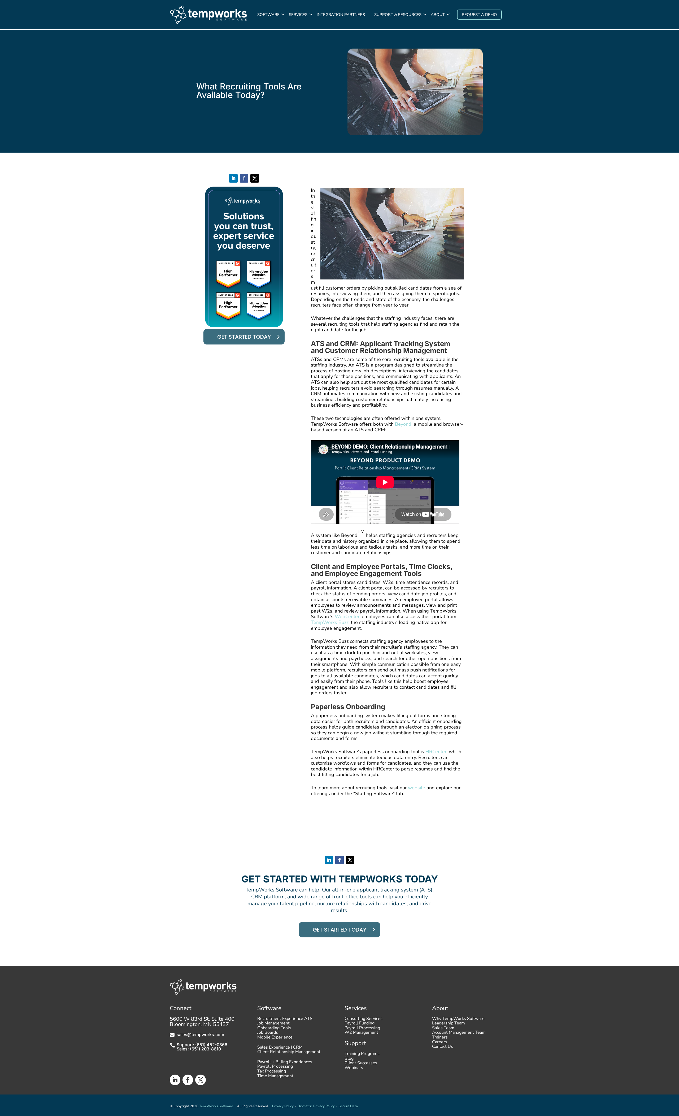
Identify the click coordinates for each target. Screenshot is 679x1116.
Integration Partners (341, 14)
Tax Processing (271, 1072)
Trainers (440, 1038)
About (438, 14)
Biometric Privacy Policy (316, 1106)
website (416, 788)
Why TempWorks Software (458, 1020)
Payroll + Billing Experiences (284, 1063)
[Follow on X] (254, 178)
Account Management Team (459, 1033)
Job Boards (267, 1033)
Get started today (244, 337)
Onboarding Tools (274, 1029)
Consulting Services (363, 1020)
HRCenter (435, 751)
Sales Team (443, 1029)
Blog (349, 1059)
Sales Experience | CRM (280, 1048)
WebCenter (347, 616)
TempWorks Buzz (330, 622)
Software (268, 14)
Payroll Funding (360, 1024)
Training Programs (362, 1055)
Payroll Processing (275, 1067)
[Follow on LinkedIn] (233, 178)
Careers (439, 1043)
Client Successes (361, 1064)
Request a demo (479, 14)
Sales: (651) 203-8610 (199, 1049)
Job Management (273, 1024)
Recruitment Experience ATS (284, 1020)
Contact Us (442, 1047)
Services (298, 14)
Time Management (275, 1077)
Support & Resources (397, 14)
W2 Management (361, 1033)
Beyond (403, 424)
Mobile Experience (275, 1038)
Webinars (354, 1069)
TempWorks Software (216, 1106)
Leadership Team (448, 1024)
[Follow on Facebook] (244, 178)
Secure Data (348, 1106)
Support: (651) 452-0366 (202, 1044)
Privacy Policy (283, 1106)
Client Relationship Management (288, 1053)
